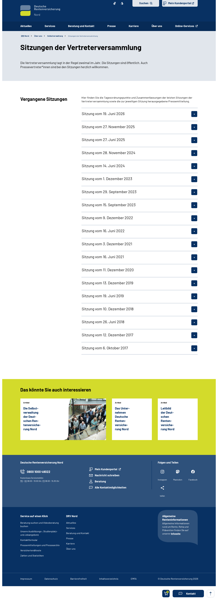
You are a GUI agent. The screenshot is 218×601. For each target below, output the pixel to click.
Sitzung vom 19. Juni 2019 (103, 296)
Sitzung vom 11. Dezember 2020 (108, 270)
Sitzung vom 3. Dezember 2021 (107, 244)
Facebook (192, 479)
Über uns (38, 36)
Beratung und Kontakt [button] (81, 26)
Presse (69, 538)
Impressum (26, 578)
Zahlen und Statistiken (32, 555)
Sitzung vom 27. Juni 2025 (103, 139)
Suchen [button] (143, 3)
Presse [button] (111, 26)
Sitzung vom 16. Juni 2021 (103, 257)
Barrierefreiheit (78, 578)
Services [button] (50, 26)
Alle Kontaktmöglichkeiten (110, 487)
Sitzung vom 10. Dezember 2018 (108, 309)
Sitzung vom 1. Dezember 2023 (107, 179)
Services (70, 527)
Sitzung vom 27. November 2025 (108, 127)
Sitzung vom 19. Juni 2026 (103, 114)
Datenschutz (51, 578)
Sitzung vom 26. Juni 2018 (103, 322)
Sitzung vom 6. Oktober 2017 (105, 348)
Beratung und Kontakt (77, 533)
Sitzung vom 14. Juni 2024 (103, 166)
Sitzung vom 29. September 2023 (109, 192)
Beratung (100, 481)
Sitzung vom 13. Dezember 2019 (107, 283)
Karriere (70, 543)
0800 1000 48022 (38, 471)
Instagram (162, 479)
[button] (188, 593)
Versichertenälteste (30, 550)
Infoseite (175, 533)
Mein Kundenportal (179, 3)
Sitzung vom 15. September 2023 (109, 205)
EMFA (134, 578)
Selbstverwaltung (55, 36)
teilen (162, 496)
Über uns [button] (157, 26)
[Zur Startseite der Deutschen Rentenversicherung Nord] (40, 10)
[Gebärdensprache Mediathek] (114, 3)
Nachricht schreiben (107, 475)
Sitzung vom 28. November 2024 (108, 153)
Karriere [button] (134, 26)
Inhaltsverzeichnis (108, 578)
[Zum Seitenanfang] (210, 593)
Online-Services (185, 26)
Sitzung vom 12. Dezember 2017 (107, 335)
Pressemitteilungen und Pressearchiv (40, 545)
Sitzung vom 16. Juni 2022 (103, 231)
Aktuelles (26, 26)
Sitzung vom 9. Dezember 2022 (107, 218)
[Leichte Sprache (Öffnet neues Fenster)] (122, 3)
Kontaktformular (29, 539)
